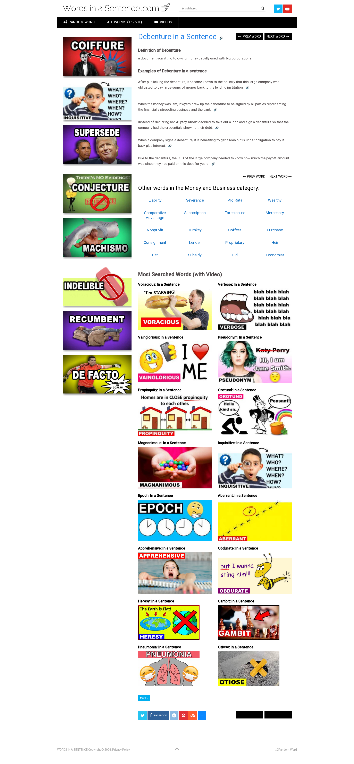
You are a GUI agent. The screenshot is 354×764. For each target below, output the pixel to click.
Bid (235, 255)
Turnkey (195, 230)
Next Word (276, 36)
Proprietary (234, 242)
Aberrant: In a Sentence (237, 495)
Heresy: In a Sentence (156, 601)
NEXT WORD (278, 176)
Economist (275, 255)
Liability (155, 200)
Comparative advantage (155, 215)
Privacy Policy (121, 749)
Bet (155, 255)
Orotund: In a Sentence (237, 390)
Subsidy (195, 255)
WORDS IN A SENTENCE (72, 749)
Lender (195, 242)
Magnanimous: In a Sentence (162, 443)
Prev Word (251, 36)
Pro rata (234, 200)
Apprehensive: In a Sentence (161, 548)
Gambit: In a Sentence (236, 601)
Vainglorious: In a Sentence (160, 337)
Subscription (195, 212)
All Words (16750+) (124, 22)
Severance (195, 200)
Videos (165, 22)
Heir (274, 242)
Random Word (81, 22)
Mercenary (275, 212)
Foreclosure (235, 212)
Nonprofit (155, 230)
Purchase (275, 230)
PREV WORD (255, 176)
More (143, 698)
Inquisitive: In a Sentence (238, 443)
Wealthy (274, 200)
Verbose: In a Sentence (237, 284)
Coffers (234, 230)
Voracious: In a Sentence (159, 284)
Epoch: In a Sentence (155, 495)
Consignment (155, 242)
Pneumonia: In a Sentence (159, 647)
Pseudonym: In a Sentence (240, 337)
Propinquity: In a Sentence (160, 390)
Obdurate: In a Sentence (238, 548)
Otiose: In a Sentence (235, 647)
